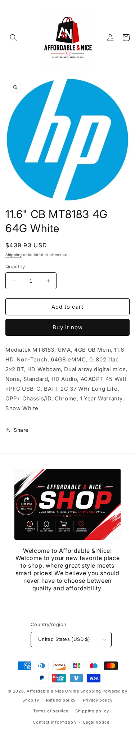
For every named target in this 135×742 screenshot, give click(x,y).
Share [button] (21, 430)
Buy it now (68, 327)
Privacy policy (98, 700)
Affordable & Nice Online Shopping (64, 691)
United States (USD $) (64, 639)
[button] (13, 37)
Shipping (13, 254)
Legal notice (96, 722)
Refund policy (61, 700)
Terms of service (50, 710)
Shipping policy (92, 710)
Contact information (54, 722)
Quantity (15, 266)
